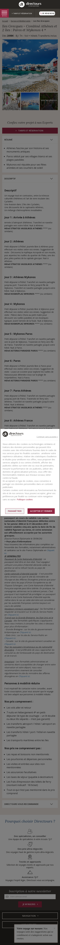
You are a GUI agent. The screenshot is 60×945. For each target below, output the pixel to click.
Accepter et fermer (41, 511)
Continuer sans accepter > (47, 437)
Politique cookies (25, 499)
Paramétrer (15, 511)
